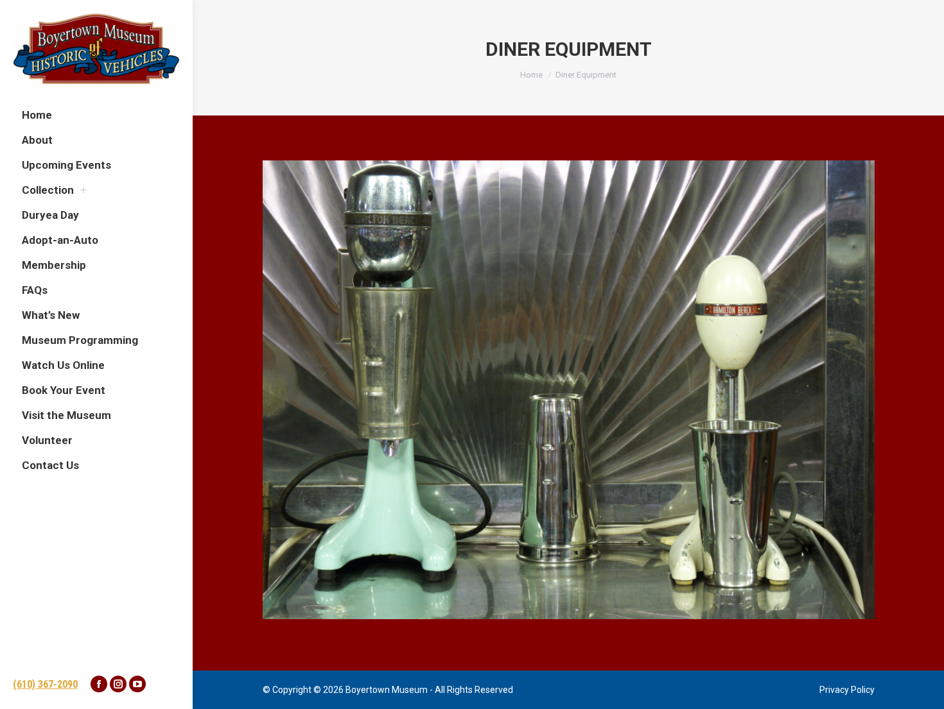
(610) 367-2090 (45, 684)
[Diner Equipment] (569, 389)
